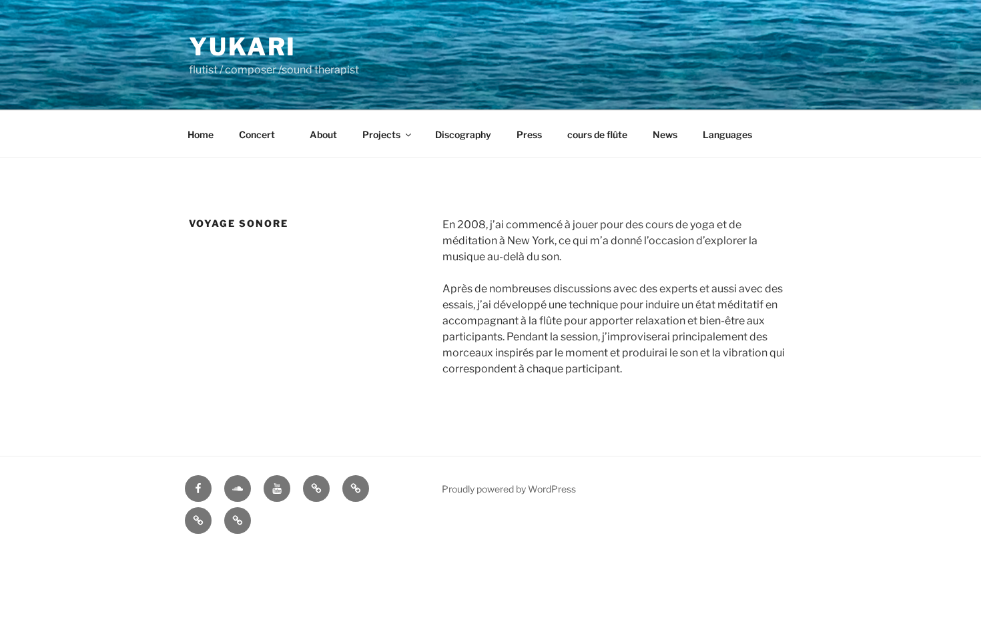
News (665, 134)
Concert (261, 134)
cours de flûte (597, 134)
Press (529, 134)
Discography (463, 134)
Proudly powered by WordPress (509, 489)
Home (201, 134)
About (323, 134)
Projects (381, 134)
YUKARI (242, 46)
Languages (727, 134)
